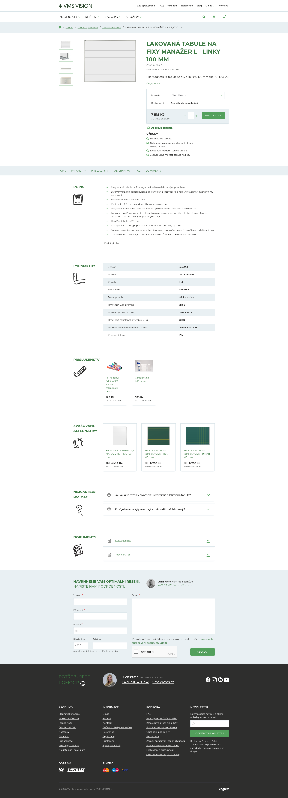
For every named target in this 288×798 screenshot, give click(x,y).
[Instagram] (214, 680)
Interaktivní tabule (69, 718)
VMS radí (172, 5)
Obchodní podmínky (158, 731)
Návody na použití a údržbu (161, 718)
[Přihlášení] (214, 17)
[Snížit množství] (185, 115)
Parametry (78, 170)
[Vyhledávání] (204, 17)
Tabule (69, 27)
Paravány (64, 736)
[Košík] (224, 17)
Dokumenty (153, 170)
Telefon (97, 639)
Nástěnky (64, 731)
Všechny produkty (69, 745)
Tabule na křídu (67, 727)
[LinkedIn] (220, 680)
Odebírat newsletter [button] (209, 733)
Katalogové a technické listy (161, 722)
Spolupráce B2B (111, 745)
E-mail (77, 624)
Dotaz (135, 595)
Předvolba (79, 639)
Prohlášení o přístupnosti (160, 749)
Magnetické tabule (69, 713)
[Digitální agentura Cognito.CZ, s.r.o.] (224, 789)
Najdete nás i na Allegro (72, 749)
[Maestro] (117, 769)
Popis (62, 170)
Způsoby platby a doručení (117, 727)
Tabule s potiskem (88, 27)
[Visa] (126, 769)
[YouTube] (226, 680)
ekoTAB (160, 64)
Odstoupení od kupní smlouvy (163, 754)
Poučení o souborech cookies (162, 745)
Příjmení (78, 610)
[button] (159, 495)
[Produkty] (60, 27)
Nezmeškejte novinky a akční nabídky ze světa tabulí (206, 715)
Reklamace (152, 736)
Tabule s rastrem (111, 27)
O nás (209, 5)
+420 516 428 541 (167, 585)
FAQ (161, 5)
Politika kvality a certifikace (161, 727)
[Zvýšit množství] (196, 115)
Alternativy (122, 170)
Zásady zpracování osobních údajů (165, 740)
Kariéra (107, 718)
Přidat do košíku (213, 115)
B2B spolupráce (146, 5)
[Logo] (75, 6)
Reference (187, 5)
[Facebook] (208, 680)
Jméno (77, 595)
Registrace (108, 736)
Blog (199, 5)
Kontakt (223, 5)
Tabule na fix (66, 722)
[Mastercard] (107, 769)
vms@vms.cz (184, 585)
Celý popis (153, 83)
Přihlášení (108, 740)
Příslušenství (100, 170)
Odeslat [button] (202, 651)
